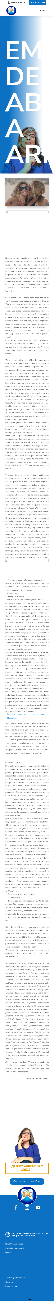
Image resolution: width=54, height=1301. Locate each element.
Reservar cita (37, 2)
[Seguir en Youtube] (38, 1207)
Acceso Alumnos (18, 2)
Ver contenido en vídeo (27, 1181)
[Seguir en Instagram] (27, 1207)
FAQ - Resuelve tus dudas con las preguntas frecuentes (30, 1234)
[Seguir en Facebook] (15, 1207)
